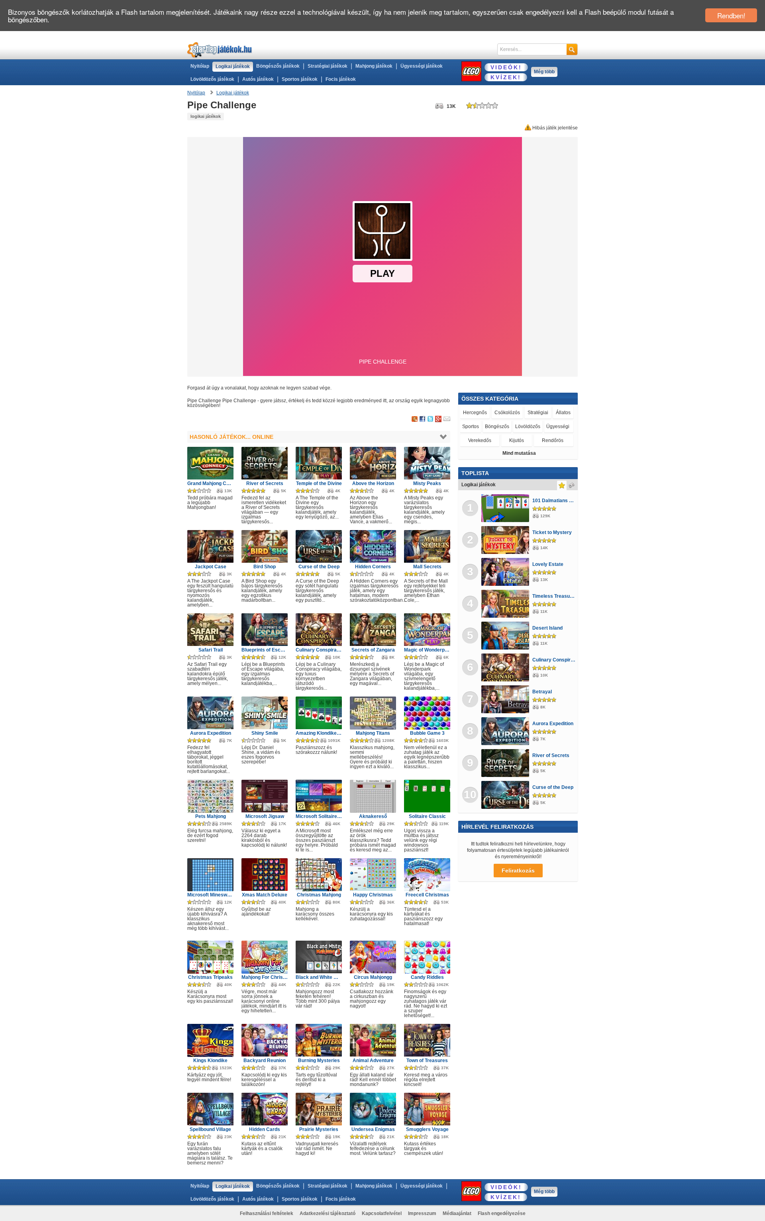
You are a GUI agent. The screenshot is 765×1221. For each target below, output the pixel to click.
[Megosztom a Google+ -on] (438, 419)
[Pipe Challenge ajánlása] (446, 419)
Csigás (528, 440)
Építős (504, 426)
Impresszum (422, 1213)
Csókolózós (476, 426)
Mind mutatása (519, 453)
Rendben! (731, 15)
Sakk (531, 412)
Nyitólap (199, 66)
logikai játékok (205, 116)
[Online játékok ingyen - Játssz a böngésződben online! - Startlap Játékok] (219, 49)
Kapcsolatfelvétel (382, 1213)
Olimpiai (500, 440)
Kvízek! (505, 77)
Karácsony (556, 440)
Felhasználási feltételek (266, 1213)
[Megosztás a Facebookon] (423, 419)
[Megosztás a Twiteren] (430, 419)
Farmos (557, 412)
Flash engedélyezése (502, 1213)
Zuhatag (528, 426)
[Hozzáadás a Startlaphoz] (415, 419)
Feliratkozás (518, 870)
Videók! (506, 67)
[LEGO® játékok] (471, 71)
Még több (544, 71)
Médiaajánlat (457, 1213)
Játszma (473, 440)
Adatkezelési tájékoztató (327, 1213)
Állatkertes (557, 426)
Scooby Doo (479, 412)
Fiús (508, 412)
